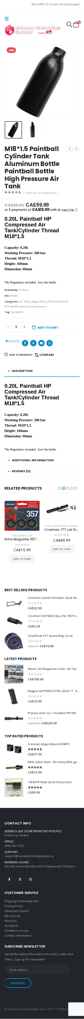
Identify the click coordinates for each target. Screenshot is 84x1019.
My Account (12, 916)
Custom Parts (75, 525)
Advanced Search (16, 911)
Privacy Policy (13, 906)
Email (41, 343)
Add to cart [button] (22, 559)
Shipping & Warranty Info (21, 901)
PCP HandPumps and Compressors (25, 306)
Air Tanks (24, 301)
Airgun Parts (39, 301)
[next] (76, 149)
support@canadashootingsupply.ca (29, 856)
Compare (46, 355)
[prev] (70, 149)
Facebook (25, 343)
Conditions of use (16, 931)
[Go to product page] (22, 515)
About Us (10, 921)
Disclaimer (11, 926)
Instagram (30, 879)
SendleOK (17, 312)
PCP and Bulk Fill (58, 301)
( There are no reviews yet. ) (40, 193)
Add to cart (48, 327)
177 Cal (48, 525)
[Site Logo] (32, 30)
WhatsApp (49, 343)
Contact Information (18, 935)
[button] (7, 19)
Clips (29, 535)
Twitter (33, 343)
